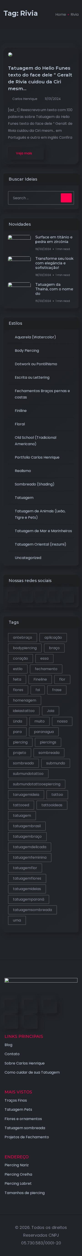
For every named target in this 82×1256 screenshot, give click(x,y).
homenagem (24, 700)
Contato (12, 1054)
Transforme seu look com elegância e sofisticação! (54, 263)
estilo (18, 668)
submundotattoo (28, 773)
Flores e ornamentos (23, 1118)
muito (39, 721)
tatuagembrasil (27, 826)
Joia (50, 710)
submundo (55, 763)
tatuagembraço (27, 836)
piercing (20, 742)
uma (17, 920)
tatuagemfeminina (29, 857)
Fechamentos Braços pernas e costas (42, 394)
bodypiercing (25, 648)
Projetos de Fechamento (27, 1137)
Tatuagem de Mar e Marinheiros (43, 531)
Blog (8, 1044)
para (17, 731)
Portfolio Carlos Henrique (37, 457)
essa (44, 658)
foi (38, 689)
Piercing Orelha (18, 1174)
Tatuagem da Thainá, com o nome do (54, 289)
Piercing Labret (18, 1183)
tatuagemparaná (28, 899)
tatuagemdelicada (29, 847)
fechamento (46, 668)
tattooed (21, 805)
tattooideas (51, 805)
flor (62, 679)
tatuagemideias (27, 888)
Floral (20, 424)
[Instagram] (11, 1022)
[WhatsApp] (31, 1022)
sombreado (23, 763)
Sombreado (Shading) (34, 484)
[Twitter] (31, 1006)
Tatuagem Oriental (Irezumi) (40, 544)
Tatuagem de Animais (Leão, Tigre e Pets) (40, 514)
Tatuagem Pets (18, 1109)
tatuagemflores (27, 878)
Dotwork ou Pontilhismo (36, 364)
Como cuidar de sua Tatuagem (32, 1072)
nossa (62, 721)
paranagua (44, 731)
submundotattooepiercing (36, 784)
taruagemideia (26, 794)
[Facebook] (11, 1006)
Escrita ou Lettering (32, 377)
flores (18, 689)
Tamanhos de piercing (25, 1192)
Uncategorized (28, 557)
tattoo (57, 794)
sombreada (48, 752)
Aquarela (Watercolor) (35, 337)
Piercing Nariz (17, 1165)
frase (57, 689)
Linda (17, 721)
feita (17, 679)
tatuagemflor (25, 868)
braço (54, 648)
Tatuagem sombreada (25, 1128)
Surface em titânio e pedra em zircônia (53, 239)
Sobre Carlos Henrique (25, 1063)
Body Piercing (27, 350)
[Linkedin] (50, 1006)
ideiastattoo (24, 710)
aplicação (53, 637)
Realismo (23, 470)
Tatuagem (24, 497)
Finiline (21, 410)
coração (20, 658)
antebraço (22, 637)
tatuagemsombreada (32, 909)
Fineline (40, 679)
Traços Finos (16, 1100)
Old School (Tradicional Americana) (35, 441)
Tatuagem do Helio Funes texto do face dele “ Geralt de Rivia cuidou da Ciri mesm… (40, 78)
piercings (48, 742)
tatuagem (22, 815)
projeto (19, 752)
